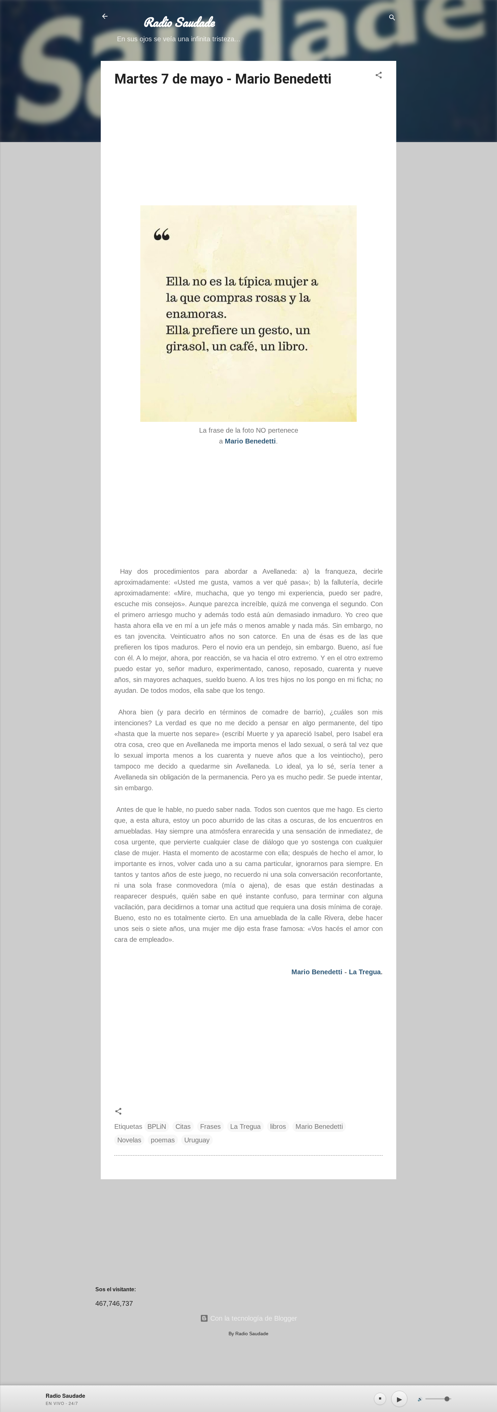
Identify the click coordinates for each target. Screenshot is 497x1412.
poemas (163, 1140)
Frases (210, 1126)
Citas (183, 1126)
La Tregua (365, 972)
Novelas (129, 1140)
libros (278, 1126)
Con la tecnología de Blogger (252, 1318)
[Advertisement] (248, 147)
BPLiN (156, 1126)
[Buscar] (392, 18)
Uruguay (197, 1140)
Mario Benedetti (316, 972)
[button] (379, 76)
